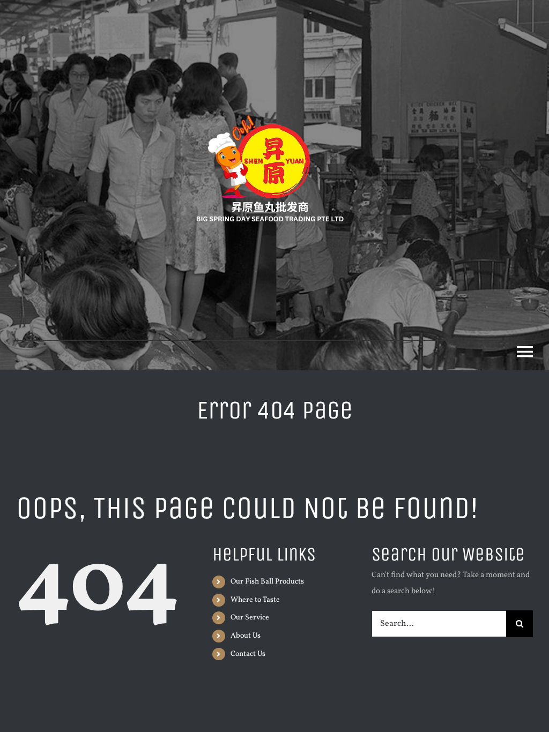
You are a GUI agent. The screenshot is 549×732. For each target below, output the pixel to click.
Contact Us (248, 654)
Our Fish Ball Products (267, 582)
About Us (246, 636)
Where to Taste (255, 600)
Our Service (250, 618)
